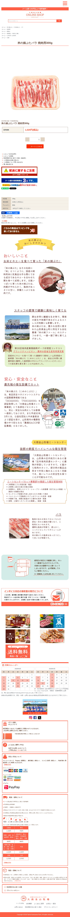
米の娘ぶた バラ (18, 27)
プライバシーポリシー (13, 890)
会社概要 (29, 903)
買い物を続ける (8, 164)
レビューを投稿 (8, 156)
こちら (19, 750)
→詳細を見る (7, 764)
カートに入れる (36, 146)
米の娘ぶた (9, 27)
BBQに (8, 31)
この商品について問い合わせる (13, 162)
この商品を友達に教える (11, 160)
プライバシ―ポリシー (51, 907)
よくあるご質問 (39, 903)
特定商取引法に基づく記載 (14, 887)
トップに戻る (20, 903)
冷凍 (8, 37)
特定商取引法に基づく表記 (33, 907)
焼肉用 (8, 29)
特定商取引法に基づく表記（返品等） (15, 158)
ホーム (3, 27)
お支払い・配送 (51, 903)
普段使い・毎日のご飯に (13, 33)
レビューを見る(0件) (10, 154)
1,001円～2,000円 (11, 35)
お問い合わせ (18, 907)
